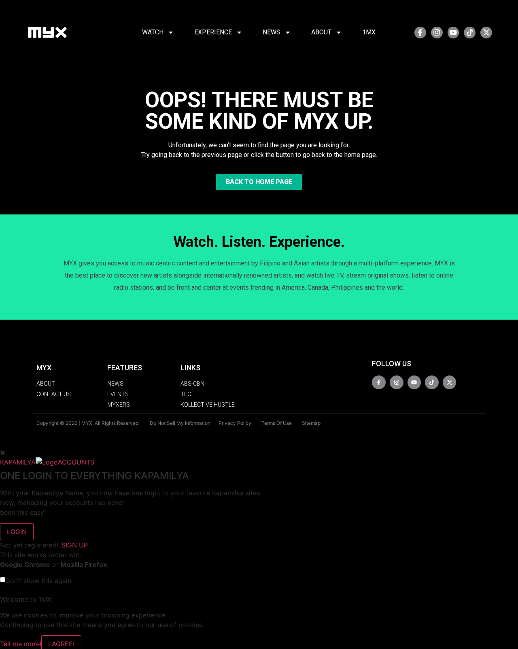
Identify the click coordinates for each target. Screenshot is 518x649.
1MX (369, 32)
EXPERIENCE (213, 32)
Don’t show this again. (39, 580)
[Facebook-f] (420, 32)
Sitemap (311, 423)
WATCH (152, 32)
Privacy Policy (235, 423)
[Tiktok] (470, 32)
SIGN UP (75, 545)
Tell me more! (20, 644)
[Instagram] (437, 32)
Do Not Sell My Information (180, 423)
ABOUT (321, 32)
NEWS (271, 32)
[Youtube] (453, 32)
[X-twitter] (486, 32)
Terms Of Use (276, 423)
